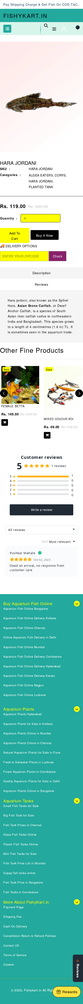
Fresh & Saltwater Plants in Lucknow (28, 762)
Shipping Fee (12, 916)
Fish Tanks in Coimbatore (20, 892)
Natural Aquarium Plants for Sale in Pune (31, 752)
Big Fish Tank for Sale (18, 815)
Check (57, 256)
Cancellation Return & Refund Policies (29, 936)
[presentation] (4, 393)
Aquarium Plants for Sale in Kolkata (28, 724)
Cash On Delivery (15, 926)
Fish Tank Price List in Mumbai (24, 863)
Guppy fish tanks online (19, 873)
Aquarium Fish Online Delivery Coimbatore (32, 656)
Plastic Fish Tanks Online (20, 844)
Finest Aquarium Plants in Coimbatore (29, 771)
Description (42, 272)
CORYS (60, 175)
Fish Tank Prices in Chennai (22, 825)
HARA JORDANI (41, 181)
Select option (47, 435)
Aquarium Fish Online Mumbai (24, 647)
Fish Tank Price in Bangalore (23, 882)
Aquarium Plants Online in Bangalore (28, 791)
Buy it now (44, 235)
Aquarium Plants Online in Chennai (27, 743)
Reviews (41, 284)
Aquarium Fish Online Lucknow (24, 695)
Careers (8, 964)
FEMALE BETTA (13, 406)
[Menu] (54, 28)
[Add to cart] (4, 422)
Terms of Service (14, 955)
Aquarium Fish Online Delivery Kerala (29, 676)
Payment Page (13, 907)
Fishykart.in (25, 15)
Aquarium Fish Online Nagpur (23, 685)
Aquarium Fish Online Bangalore (25, 608)
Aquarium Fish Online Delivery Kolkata (29, 618)
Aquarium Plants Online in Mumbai (27, 733)
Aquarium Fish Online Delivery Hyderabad (31, 666)
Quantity (7, 218)
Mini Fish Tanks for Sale (20, 854)
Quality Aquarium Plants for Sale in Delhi (31, 781)
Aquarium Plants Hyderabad (22, 714)
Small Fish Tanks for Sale (21, 806)
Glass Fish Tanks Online (20, 834)
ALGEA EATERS (41, 175)
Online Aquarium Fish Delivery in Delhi (29, 637)
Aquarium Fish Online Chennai (24, 628)
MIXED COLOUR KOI (59, 419)
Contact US (11, 945)
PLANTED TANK (41, 187)
